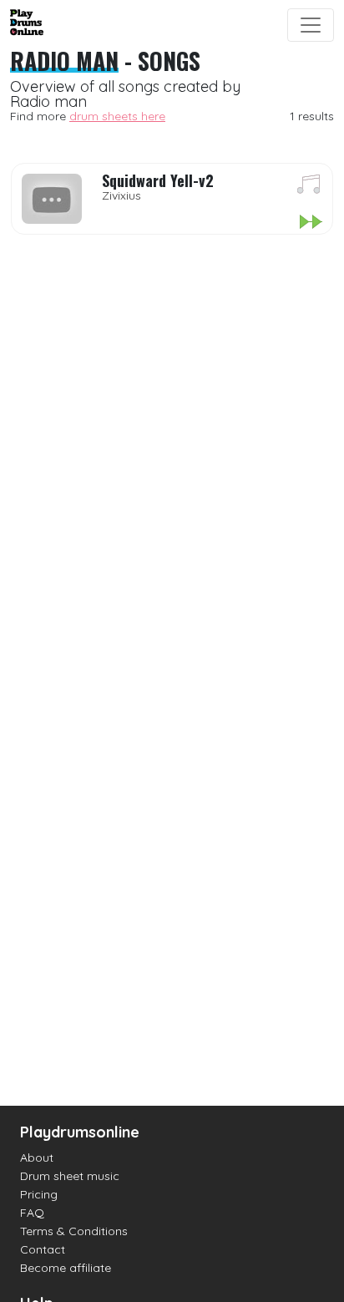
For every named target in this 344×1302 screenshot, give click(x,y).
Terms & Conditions (74, 1231)
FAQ (32, 1212)
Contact (42, 1249)
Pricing (39, 1194)
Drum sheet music (69, 1175)
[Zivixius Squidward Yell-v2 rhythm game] (310, 223)
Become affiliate (65, 1267)
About (36, 1157)
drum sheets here (117, 116)
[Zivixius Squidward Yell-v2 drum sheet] (309, 187)
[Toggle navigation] (310, 25)
